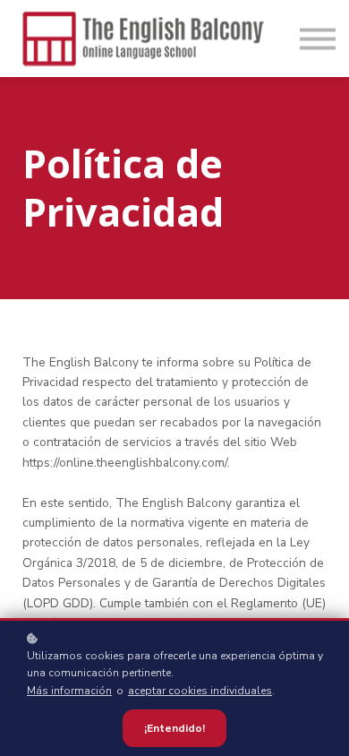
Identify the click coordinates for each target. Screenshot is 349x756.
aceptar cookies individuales (200, 690)
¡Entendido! (174, 728)
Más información (69, 690)
